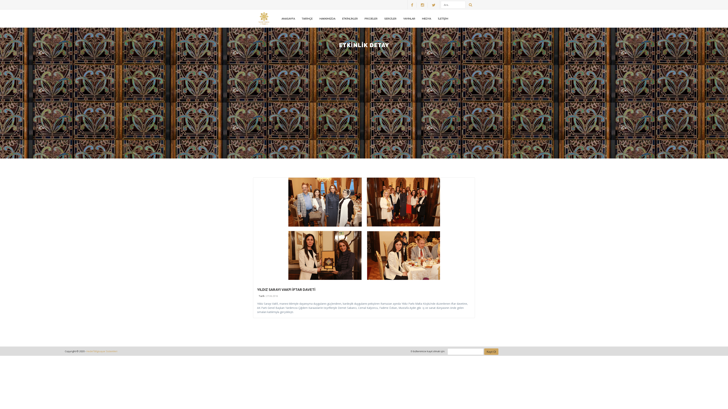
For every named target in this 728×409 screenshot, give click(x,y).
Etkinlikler (350, 18)
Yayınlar (409, 18)
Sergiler (390, 18)
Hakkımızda (327, 18)
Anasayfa (288, 18)
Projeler (371, 18)
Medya (426, 18)
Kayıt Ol (491, 352)
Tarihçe (307, 18)
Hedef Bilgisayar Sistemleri (101, 351)
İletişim (443, 18)
